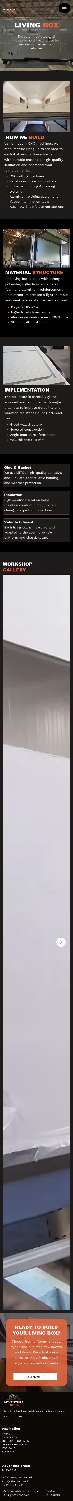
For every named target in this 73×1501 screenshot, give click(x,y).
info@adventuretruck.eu (17, 1481)
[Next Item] (61, 942)
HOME (6, 1433)
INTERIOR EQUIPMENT (16, 1440)
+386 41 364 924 (12, 1484)
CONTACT (8, 1451)
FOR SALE (8, 1448)
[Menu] (64, 8)
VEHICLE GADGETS (14, 1444)
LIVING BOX (9, 1437)
